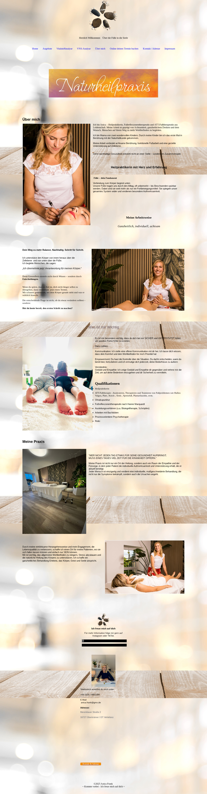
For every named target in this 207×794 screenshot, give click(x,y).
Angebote (47, 48)
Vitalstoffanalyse (64, 48)
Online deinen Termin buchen (124, 48)
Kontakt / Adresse (151, 48)
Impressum (170, 48)
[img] (103, 15)
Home (35, 48)
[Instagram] (83, 641)
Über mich (100, 48)
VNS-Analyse (84, 48)
